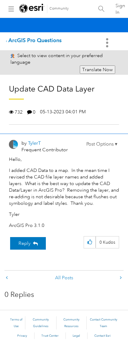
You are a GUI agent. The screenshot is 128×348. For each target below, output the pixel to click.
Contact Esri (102, 336)
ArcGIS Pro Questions (35, 40)
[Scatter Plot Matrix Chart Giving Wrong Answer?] (7, 278)
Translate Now (97, 70)
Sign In (120, 9)
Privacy (22, 336)
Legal (76, 336)
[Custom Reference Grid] (120, 278)
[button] (102, 144)
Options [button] (108, 42)
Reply (24, 243)
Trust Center (50, 336)
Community (59, 8)
